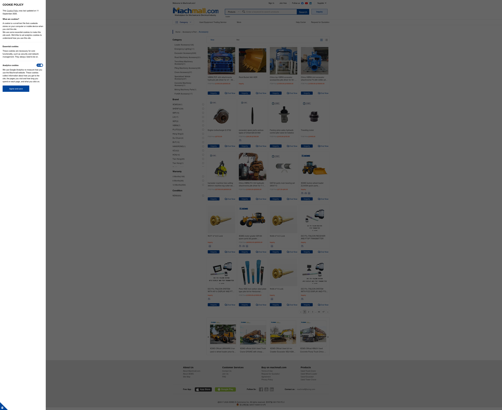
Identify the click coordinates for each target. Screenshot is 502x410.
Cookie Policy (13, 10)
